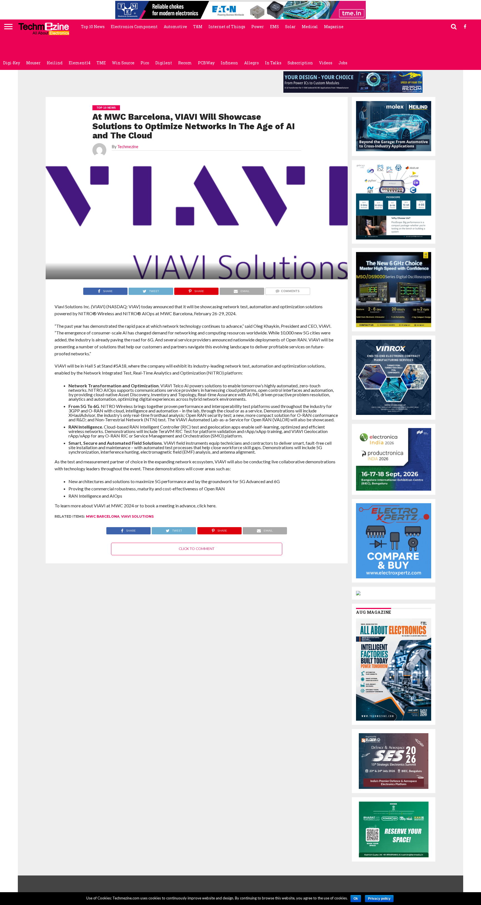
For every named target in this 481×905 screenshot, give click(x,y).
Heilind (55, 62)
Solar (290, 26)
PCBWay (206, 62)
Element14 (79, 62)
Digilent (163, 62)
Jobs (342, 62)
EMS (274, 26)
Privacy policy (379, 899)
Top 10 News (93, 26)
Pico (145, 62)
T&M (197, 26)
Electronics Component (134, 26)
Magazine (333, 26)
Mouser (33, 62)
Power (257, 26)
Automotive (175, 26)
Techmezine (127, 146)
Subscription (300, 62)
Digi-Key (11, 62)
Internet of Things (226, 26)
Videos (325, 62)
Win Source (123, 62)
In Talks (273, 62)
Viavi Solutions (137, 516)
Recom (185, 62)
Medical (310, 26)
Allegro (251, 62)
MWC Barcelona (102, 516)
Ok (356, 899)
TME (101, 62)
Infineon (229, 62)
